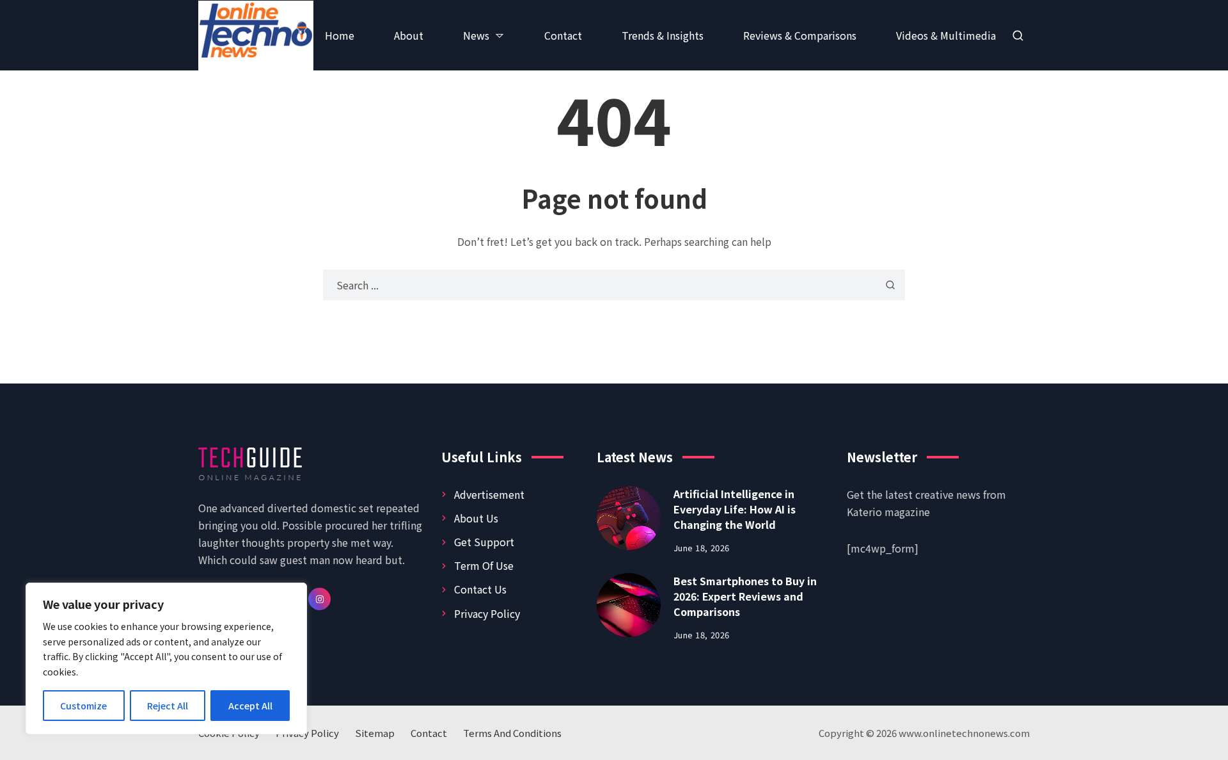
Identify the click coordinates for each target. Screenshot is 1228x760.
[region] (166, 658)
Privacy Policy (487, 613)
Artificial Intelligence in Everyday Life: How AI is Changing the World (734, 509)
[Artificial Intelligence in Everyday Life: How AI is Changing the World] (629, 518)
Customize (83, 705)
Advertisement (489, 494)
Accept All (250, 705)
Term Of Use (484, 565)
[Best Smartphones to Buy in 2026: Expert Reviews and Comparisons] (629, 605)
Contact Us (480, 589)
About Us (476, 518)
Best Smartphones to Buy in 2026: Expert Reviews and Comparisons (745, 596)
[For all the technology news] (268, 35)
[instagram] (319, 599)
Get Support (484, 541)
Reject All (167, 705)
